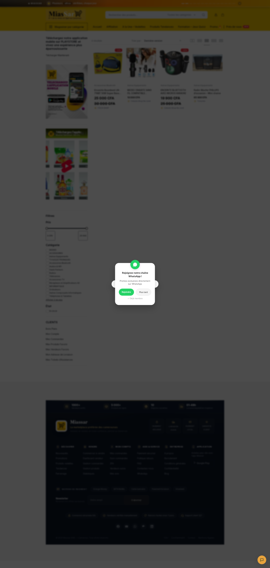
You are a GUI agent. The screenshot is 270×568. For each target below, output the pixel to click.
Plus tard (143, 292)
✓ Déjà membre (135, 298)
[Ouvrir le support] (262, 560)
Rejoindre (126, 292)
